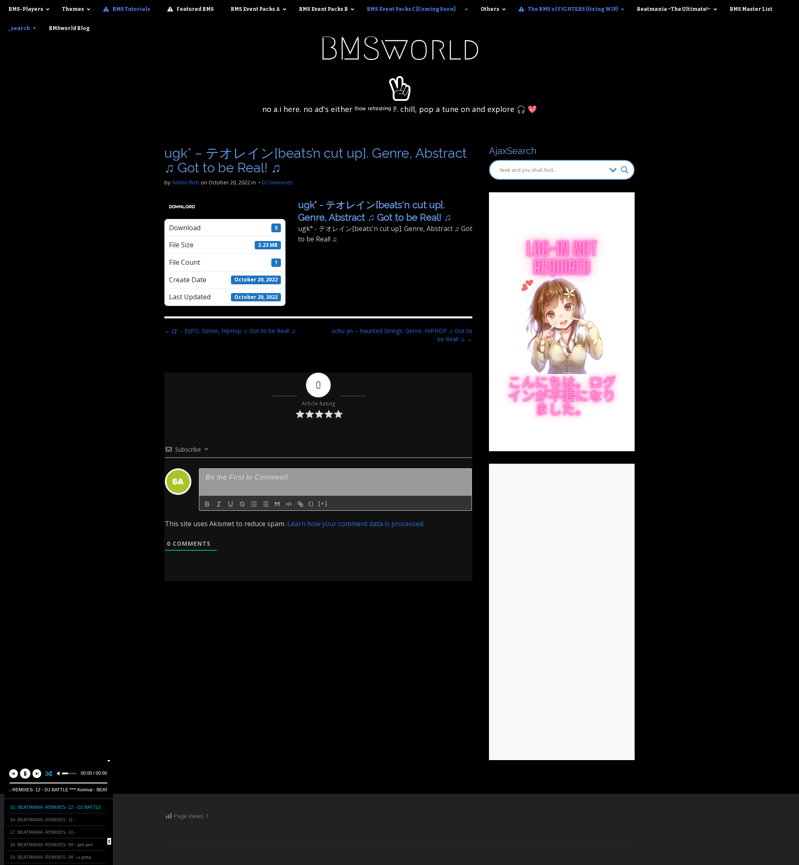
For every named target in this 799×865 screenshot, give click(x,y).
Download (182, 206)
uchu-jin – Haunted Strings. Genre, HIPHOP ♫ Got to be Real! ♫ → (402, 335)
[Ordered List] (254, 504)
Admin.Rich (185, 182)
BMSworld (399, 48)
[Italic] (219, 504)
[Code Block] (289, 504)
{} (311, 503)
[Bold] (207, 504)
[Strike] (242, 504)
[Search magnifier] (624, 170)
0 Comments (277, 182)
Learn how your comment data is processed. (355, 523)
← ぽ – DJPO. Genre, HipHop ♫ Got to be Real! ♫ (230, 331)
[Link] (300, 504)
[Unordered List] (265, 504)
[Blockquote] (277, 504)
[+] (323, 503)
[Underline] (230, 504)
